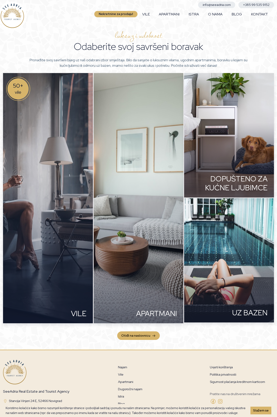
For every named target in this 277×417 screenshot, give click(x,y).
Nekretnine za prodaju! (116, 14)
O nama (215, 14)
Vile (146, 14)
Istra (194, 14)
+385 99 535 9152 (256, 5)
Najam (122, 367)
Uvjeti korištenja (221, 367)
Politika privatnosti (223, 374)
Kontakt (259, 14)
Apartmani (169, 14)
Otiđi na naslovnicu (135, 335)
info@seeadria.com (217, 5)
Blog (237, 14)
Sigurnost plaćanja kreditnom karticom (237, 382)
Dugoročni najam (130, 389)
